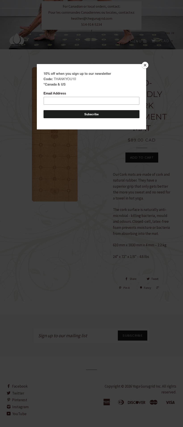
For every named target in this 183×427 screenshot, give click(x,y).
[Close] (145, 65)
